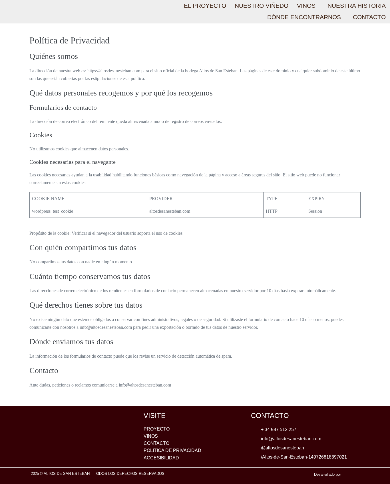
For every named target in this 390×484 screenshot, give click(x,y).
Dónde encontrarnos (304, 17)
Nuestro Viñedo (261, 5)
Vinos (306, 5)
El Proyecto (205, 5)
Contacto (369, 17)
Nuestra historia (356, 5)
